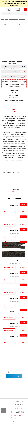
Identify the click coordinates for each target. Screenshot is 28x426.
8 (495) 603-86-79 (17, 415)
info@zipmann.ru (17, 418)
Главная (2, 19)
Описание (14, 109)
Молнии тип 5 (22, 19)
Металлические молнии (13, 19)
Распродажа (19, 402)
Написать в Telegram (15, 376)
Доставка (14, 111)
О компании (19, 405)
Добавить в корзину (9, 103)
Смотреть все (14, 199)
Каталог (6, 19)
